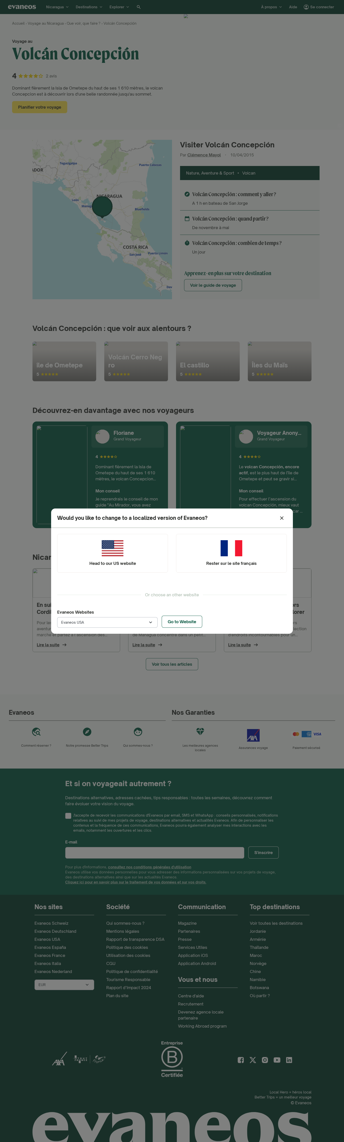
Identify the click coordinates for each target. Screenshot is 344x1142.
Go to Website (182, 621)
